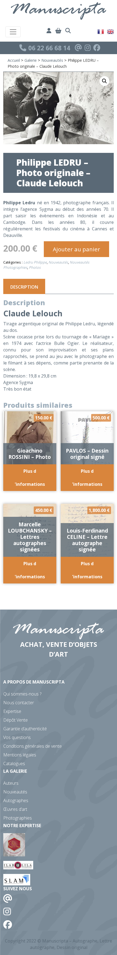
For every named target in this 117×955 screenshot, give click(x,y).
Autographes (15, 800)
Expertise (12, 711)
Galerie (30, 60)
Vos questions (17, 737)
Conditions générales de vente (32, 746)
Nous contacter (18, 703)
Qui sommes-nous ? (22, 694)
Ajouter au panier (76, 249)
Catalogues (14, 764)
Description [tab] (24, 287)
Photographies (17, 818)
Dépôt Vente (15, 720)
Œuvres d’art (15, 809)
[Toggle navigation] (13, 31)
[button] (104, 81)
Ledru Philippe (35, 262)
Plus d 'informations (30, 477)
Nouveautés (52, 60)
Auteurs (11, 783)
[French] (100, 31)
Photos (35, 267)
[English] (110, 31)
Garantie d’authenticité (25, 729)
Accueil (14, 60)
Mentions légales (19, 755)
